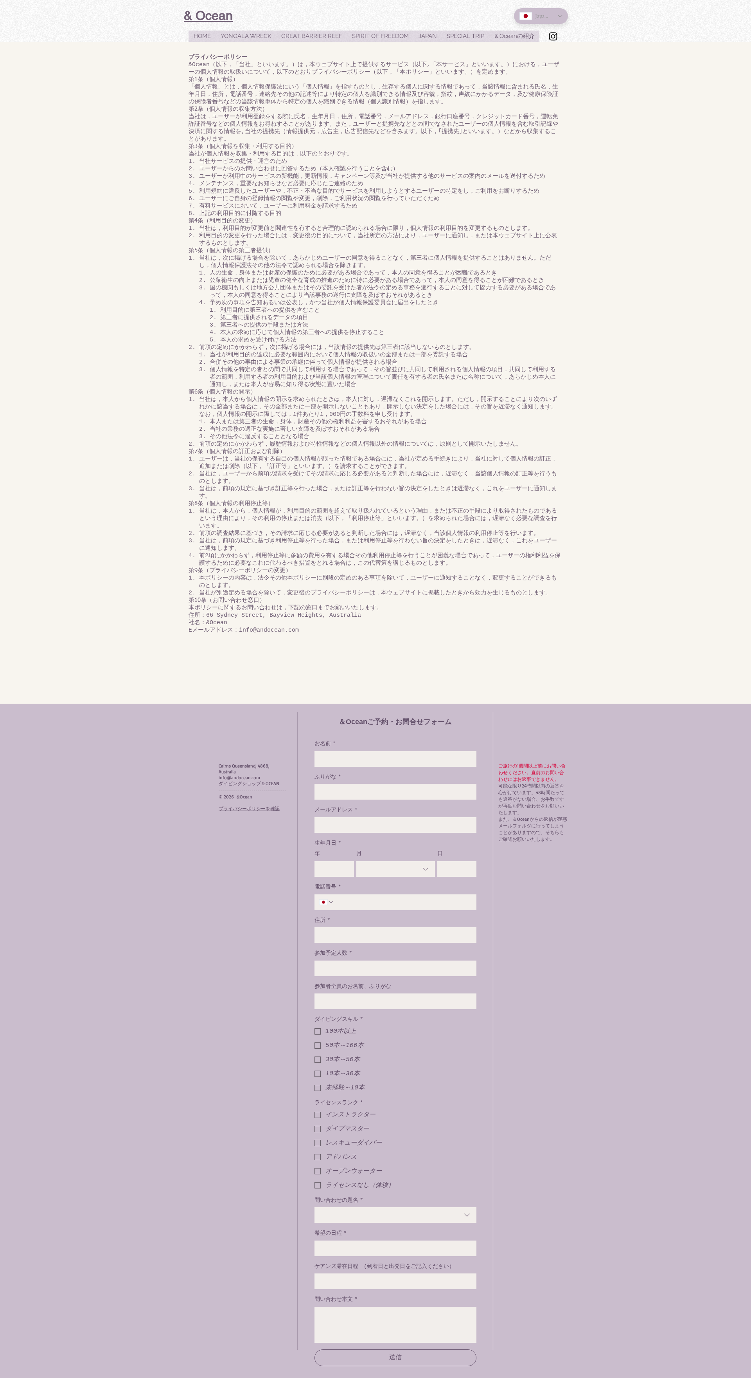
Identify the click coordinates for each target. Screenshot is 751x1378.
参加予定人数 (333, 953)
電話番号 (327, 887)
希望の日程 (330, 1233)
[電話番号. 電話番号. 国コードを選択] (326, 902)
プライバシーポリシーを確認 (249, 808)
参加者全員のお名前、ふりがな (352, 986)
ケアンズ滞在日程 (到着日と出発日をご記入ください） (384, 1266)
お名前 (325, 743)
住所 (322, 920)
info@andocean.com (239, 777)
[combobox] (395, 869)
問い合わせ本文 (336, 1299)
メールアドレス (336, 810)
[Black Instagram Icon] (553, 36)
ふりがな (327, 777)
